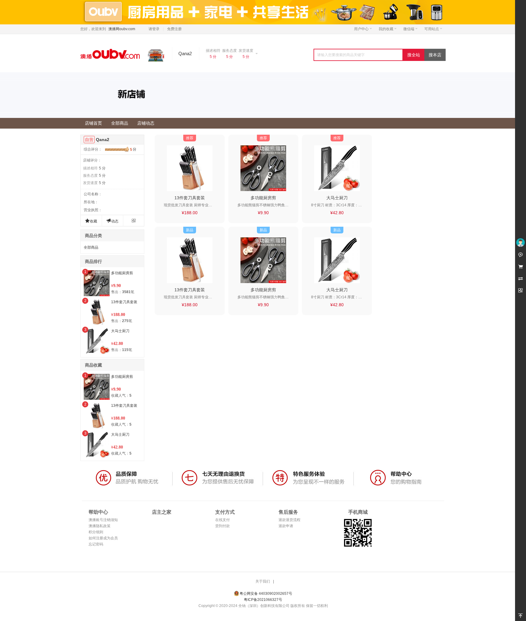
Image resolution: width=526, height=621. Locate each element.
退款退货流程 (289, 520)
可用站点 (431, 29)
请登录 (154, 29)
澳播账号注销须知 (103, 520)
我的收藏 (386, 29)
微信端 (408, 29)
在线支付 (222, 520)
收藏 (91, 220)
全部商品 (91, 247)
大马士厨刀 (120, 331)
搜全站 (413, 54)
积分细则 (96, 532)
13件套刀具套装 (124, 302)
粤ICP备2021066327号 (263, 600)
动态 (112, 220)
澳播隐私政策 (99, 526)
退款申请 (286, 526)
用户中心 (361, 29)
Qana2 (102, 139)
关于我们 (262, 581)
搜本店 (435, 54)
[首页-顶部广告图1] (263, 12)
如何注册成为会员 (103, 538)
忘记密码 (96, 544)
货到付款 (222, 526)
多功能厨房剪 (122, 273)
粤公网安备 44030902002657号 (266, 593)
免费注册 (174, 29)
